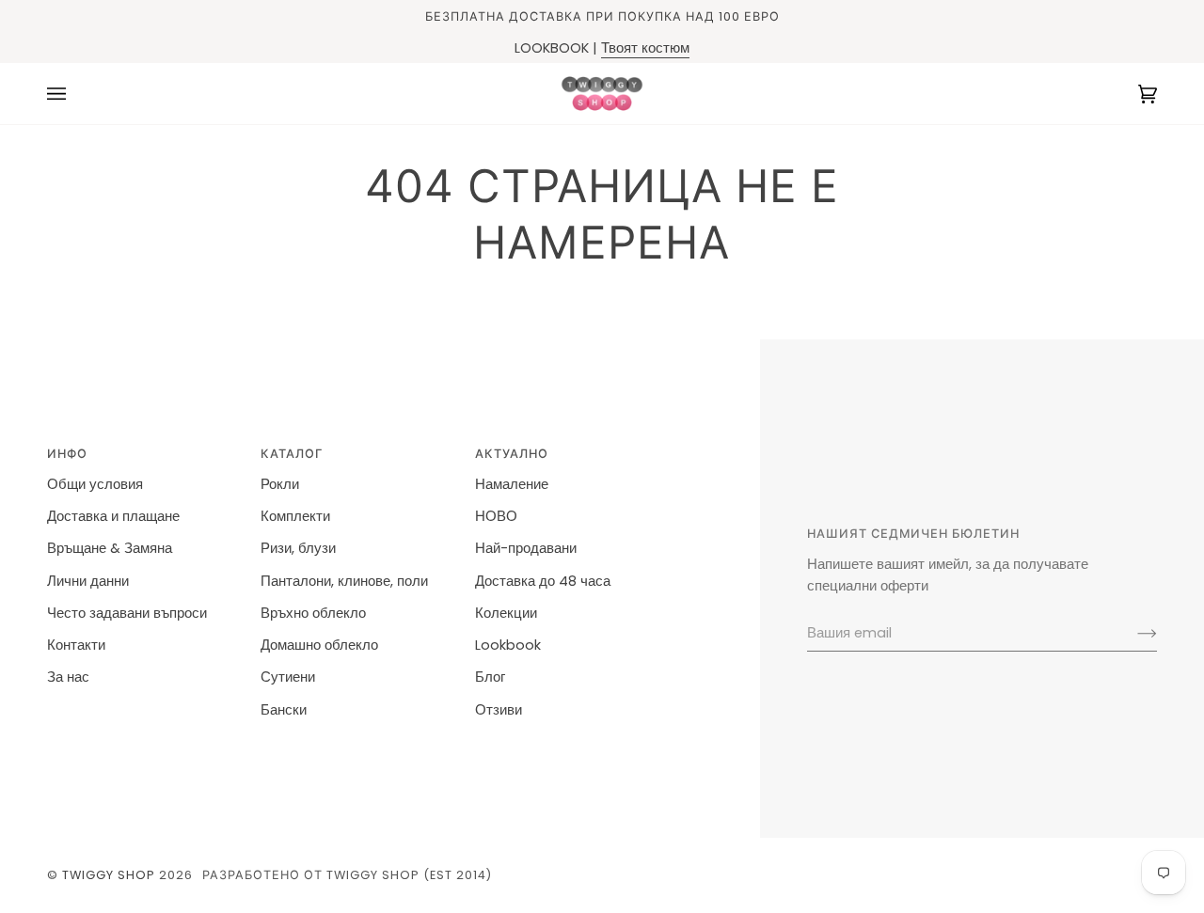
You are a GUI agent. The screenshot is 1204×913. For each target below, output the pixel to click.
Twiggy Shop (108, 875)
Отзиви (498, 709)
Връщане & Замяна (109, 548)
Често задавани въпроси (127, 613)
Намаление (511, 484)
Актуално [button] (511, 454)
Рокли (280, 484)
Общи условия (95, 484)
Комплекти (295, 516)
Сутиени (288, 677)
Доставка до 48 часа (542, 581)
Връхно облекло (313, 613)
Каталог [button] (292, 454)
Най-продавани (526, 548)
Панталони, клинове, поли (344, 581)
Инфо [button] (67, 454)
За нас (68, 677)
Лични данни (88, 581)
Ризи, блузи (298, 548)
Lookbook (508, 645)
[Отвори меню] (75, 93)
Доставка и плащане (113, 516)
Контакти (76, 645)
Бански (284, 709)
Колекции (506, 613)
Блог (490, 677)
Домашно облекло (319, 645)
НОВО (496, 516)
